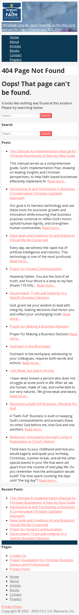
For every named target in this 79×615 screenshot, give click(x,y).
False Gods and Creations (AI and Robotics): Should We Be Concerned (42, 237)
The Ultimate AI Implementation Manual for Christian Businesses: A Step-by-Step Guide (43, 153)
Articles (15, 46)
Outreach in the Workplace (30, 346)
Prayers (15, 59)
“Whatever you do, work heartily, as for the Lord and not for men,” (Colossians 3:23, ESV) (38, 27)
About (14, 42)
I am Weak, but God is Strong (32, 370)
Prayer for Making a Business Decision (39, 326)
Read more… (56, 181)
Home (14, 37)
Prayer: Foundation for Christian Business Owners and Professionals (41, 562)
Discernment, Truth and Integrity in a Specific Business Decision (38, 295)
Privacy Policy (20, 569)
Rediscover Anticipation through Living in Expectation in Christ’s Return (41, 439)
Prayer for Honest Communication (36, 269)
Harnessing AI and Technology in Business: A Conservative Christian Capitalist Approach (42, 193)
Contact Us (18, 555)
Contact (15, 55)
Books (14, 50)
